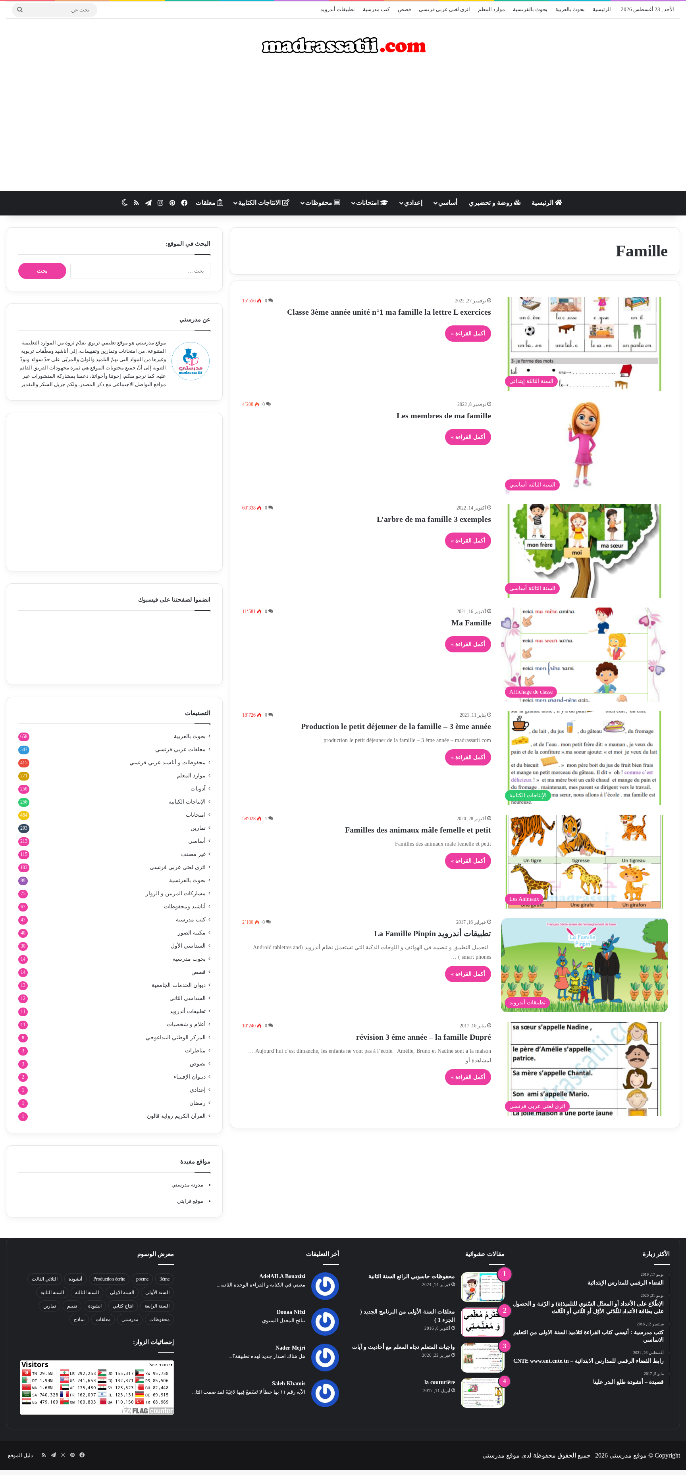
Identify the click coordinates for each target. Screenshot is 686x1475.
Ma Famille (471, 622)
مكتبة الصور (192, 933)
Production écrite (109, 1279)
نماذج (79, 1319)
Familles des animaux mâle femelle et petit (418, 829)
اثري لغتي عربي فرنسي (444, 9)
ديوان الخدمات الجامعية (179, 985)
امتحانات (368, 202)
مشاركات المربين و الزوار (176, 893)
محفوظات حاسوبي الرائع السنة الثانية (411, 1276)
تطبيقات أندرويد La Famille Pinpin (432, 933)
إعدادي (413, 202)
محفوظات (319, 202)
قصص (404, 9)
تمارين (198, 828)
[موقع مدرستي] (343, 45)
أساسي (447, 202)
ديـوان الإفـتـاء (189, 1077)
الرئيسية (602, 9)
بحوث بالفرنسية (530, 9)
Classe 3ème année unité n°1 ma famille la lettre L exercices (389, 312)
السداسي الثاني (188, 998)
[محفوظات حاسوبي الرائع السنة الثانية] (483, 1287)
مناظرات (195, 1051)
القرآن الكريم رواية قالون (176, 1116)
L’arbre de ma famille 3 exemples (434, 519)
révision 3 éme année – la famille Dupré (423, 1037)
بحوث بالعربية (570, 9)
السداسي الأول (188, 946)
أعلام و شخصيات (186, 1024)
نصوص (198, 1064)
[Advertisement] (343, 127)
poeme (142, 1279)
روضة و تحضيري (491, 202)
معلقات (206, 202)
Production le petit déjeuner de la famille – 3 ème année (396, 726)
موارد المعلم (491, 9)
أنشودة (75, 1279)
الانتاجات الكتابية (260, 202)
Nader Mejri (290, 1348)
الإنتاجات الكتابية (187, 802)
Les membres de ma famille (444, 415)
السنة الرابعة (157, 1306)
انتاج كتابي (123, 1306)
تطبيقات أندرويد (337, 9)
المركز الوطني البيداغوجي (176, 1037)
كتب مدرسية (376, 9)
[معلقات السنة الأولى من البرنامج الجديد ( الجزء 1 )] (483, 1322)
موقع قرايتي (190, 1201)
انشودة (95, 1306)
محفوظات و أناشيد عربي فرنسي (167, 762)
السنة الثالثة (87, 1292)
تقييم (72, 1306)
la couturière (439, 1382)
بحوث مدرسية (189, 959)
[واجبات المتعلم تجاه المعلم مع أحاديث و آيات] (483, 1358)
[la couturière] (483, 1393)
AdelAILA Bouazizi (282, 1276)
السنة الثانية (52, 1292)
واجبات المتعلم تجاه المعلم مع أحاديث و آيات (403, 1347)
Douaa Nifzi (291, 1312)
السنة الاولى (122, 1292)
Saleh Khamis (288, 1384)
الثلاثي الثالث (45, 1279)
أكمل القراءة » (468, 334)
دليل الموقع (20, 1455)
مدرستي (129, 1319)
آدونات (198, 789)
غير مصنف (193, 854)
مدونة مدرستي (187, 1185)
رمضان (197, 1103)
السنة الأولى (157, 1292)
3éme (165, 1279)
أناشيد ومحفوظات (185, 907)
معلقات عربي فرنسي (180, 749)
